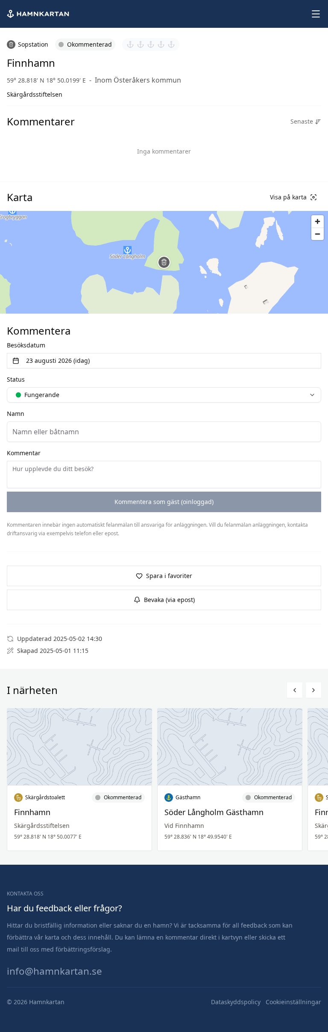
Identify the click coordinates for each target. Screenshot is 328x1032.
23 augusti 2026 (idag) (58, 360)
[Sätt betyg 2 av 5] (140, 44)
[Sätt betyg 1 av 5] (130, 44)
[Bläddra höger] (313, 690)
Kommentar (24, 453)
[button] (164, 262)
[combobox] (164, 395)
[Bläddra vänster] (294, 690)
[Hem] (39, 14)
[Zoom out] (317, 234)
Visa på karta (288, 197)
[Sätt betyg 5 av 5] (171, 44)
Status (16, 379)
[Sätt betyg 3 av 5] (150, 44)
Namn (15, 413)
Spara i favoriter (169, 576)
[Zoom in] (317, 221)
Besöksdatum (26, 345)
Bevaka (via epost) (169, 600)
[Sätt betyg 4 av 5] (161, 44)
